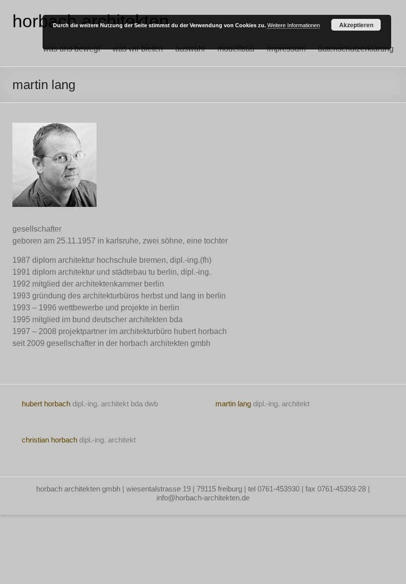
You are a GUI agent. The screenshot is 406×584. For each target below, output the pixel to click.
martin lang (233, 403)
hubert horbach (46, 403)
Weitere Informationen (293, 25)
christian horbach (49, 440)
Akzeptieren (356, 24)
